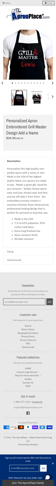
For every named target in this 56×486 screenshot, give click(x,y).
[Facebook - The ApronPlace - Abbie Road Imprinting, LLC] (28, 413)
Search (28, 325)
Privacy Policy (28, 336)
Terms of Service (28, 340)
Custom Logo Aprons (27, 372)
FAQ (28, 343)
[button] (28, 483)
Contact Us (28, 382)
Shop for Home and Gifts (27, 375)
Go (43, 468)
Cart (49, 3)
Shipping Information (28, 333)
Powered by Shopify (28, 444)
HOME (28, 368)
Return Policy (28, 329)
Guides (28, 379)
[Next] (52, 83)
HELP (28, 386)
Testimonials (28, 347)
